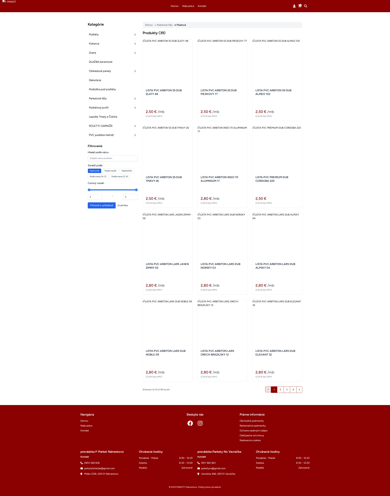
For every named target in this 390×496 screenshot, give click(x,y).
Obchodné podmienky (252, 420)
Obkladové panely (100, 71)
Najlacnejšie (110, 170)
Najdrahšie (127, 170)
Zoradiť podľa (95, 165)
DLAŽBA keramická (100, 62)
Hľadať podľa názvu (98, 152)
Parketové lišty (98, 98)
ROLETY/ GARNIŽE (101, 126)
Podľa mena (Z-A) (120, 176)
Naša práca (188, 6)
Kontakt (202, 6)
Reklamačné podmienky (253, 425)
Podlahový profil (98, 107)
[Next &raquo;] (299, 389)
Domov (175, 6)
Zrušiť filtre (122, 205)
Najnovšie (94, 170)
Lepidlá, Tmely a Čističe (103, 116)
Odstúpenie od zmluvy (252, 435)
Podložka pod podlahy (102, 89)
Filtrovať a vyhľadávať (101, 205)
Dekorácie (95, 80)
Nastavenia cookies (250, 440)
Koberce (94, 43)
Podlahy (94, 34)
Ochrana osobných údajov (254, 430)
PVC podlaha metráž (101, 135)
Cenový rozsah (96, 183)
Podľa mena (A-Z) (98, 176)
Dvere (92, 52)
